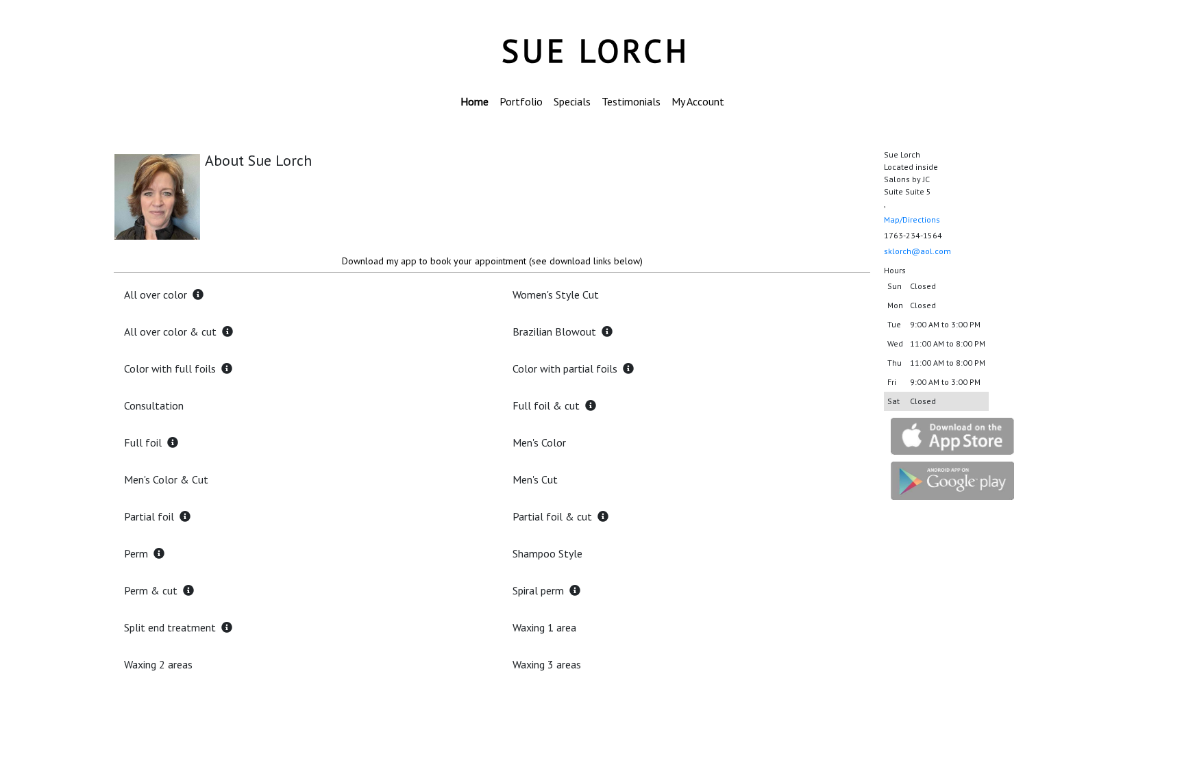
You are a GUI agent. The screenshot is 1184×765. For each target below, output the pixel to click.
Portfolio (521, 101)
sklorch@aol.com (917, 251)
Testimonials (631, 101)
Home (474, 101)
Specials (572, 101)
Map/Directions (912, 219)
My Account (697, 101)
